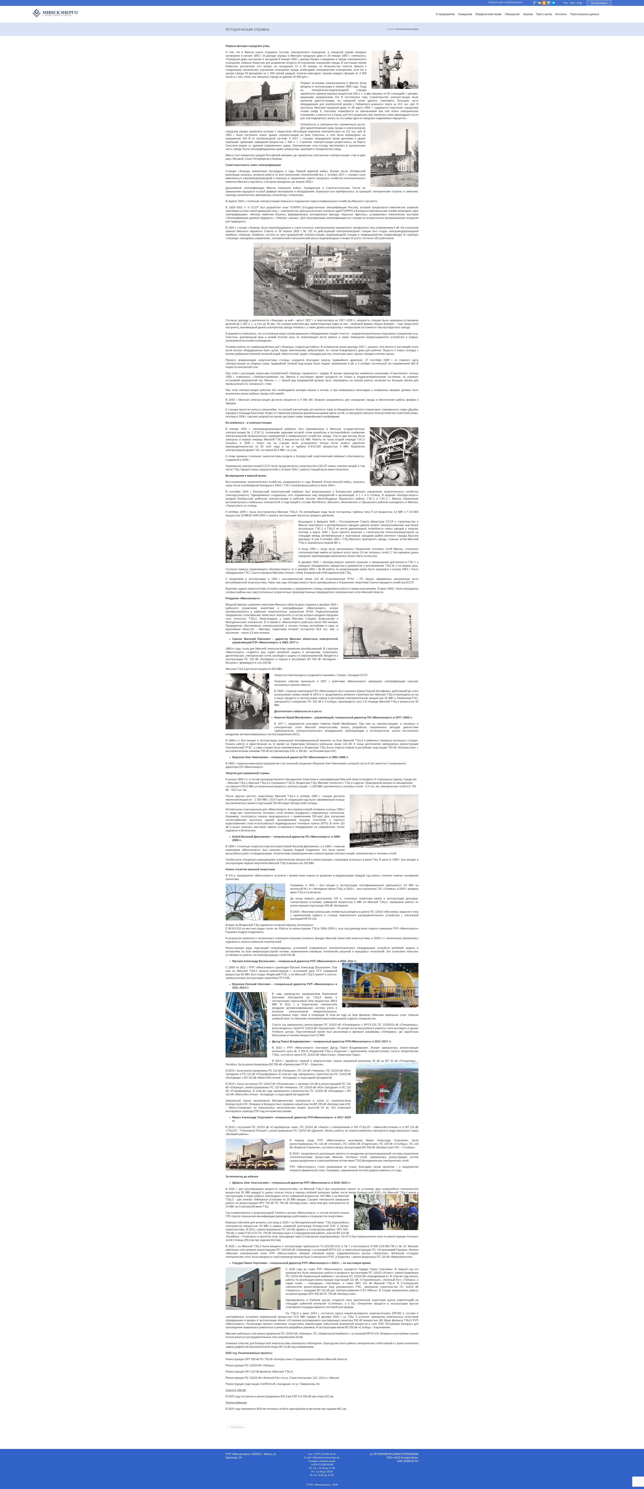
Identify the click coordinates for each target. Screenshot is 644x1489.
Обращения (512, 14)
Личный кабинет (599, 3)
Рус (566, 3)
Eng (579, 3)
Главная (391, 29)
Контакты (561, 14)
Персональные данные (584, 14)
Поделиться (237, 1427)
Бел (572, 3)
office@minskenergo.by (326, 1457)
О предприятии (445, 14)
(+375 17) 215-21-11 (325, 1454)
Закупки (528, 14)
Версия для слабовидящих (505, 2)
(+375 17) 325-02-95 (322, 1464)
